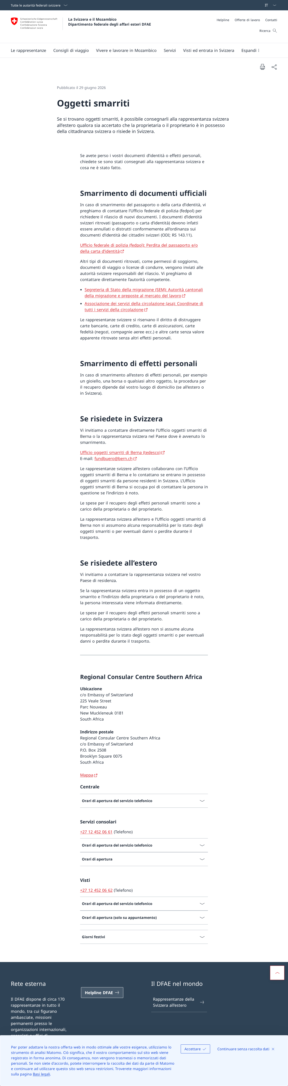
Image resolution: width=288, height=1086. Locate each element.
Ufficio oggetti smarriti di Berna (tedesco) (120, 452)
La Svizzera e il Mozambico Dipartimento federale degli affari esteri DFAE (109, 22)
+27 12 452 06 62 (96, 890)
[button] (28, 50)
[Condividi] (274, 66)
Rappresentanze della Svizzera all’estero (173, 1002)
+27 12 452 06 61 (96, 831)
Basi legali (41, 1074)
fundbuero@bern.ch (113, 458)
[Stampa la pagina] (262, 66)
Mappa (86, 775)
